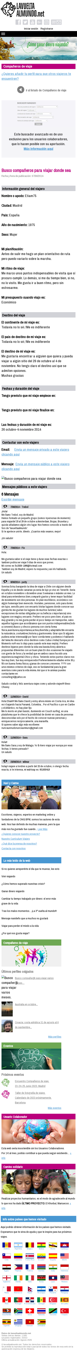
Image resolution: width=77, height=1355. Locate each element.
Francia (30, 1271)
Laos (53, 1282)
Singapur (53, 1304)
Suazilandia (6, 1315)
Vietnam (30, 1326)
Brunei (52, 1249)
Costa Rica (29, 1260)
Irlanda (18, 1282)
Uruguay (18, 1326)
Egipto (6, 1271)
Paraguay (64, 1293)
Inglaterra (6, 1282)
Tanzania (53, 1315)
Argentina (18, 1249)
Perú (6, 1304)
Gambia (41, 1271)
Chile (7, 1260)
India (53, 1271)
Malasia (64, 1282)
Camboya (64, 1249)
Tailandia (41, 1315)
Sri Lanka (64, 1304)
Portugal (18, 1304)
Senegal (41, 1304)
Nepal (29, 1293)
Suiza (30, 1315)
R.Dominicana (29, 1304)
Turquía (64, 1315)
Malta (6, 1293)
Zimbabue (41, 1326)
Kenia (41, 1282)
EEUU (64, 1260)
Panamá (53, 1293)
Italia (30, 1282)
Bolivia (41, 1249)
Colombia (18, 1260)
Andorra (7, 1249)
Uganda (7, 1326)
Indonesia (64, 1271)
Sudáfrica (18, 1315)
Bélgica (30, 1249)
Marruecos (18, 1293)
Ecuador (41, 1260)
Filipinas (18, 1271)
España (53, 1260)
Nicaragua (41, 1293)
